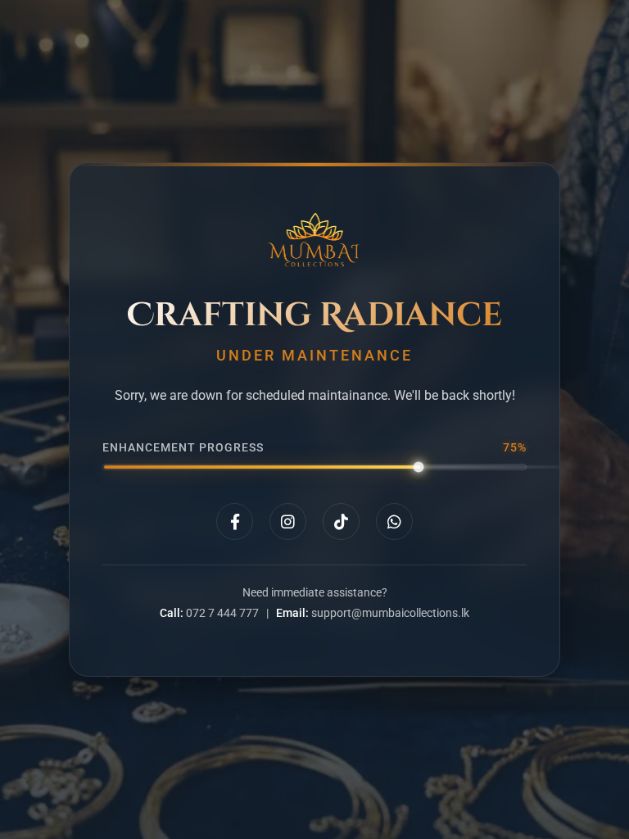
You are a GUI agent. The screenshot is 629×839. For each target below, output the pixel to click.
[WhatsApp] (394, 521)
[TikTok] (341, 521)
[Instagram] (287, 521)
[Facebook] (234, 521)
